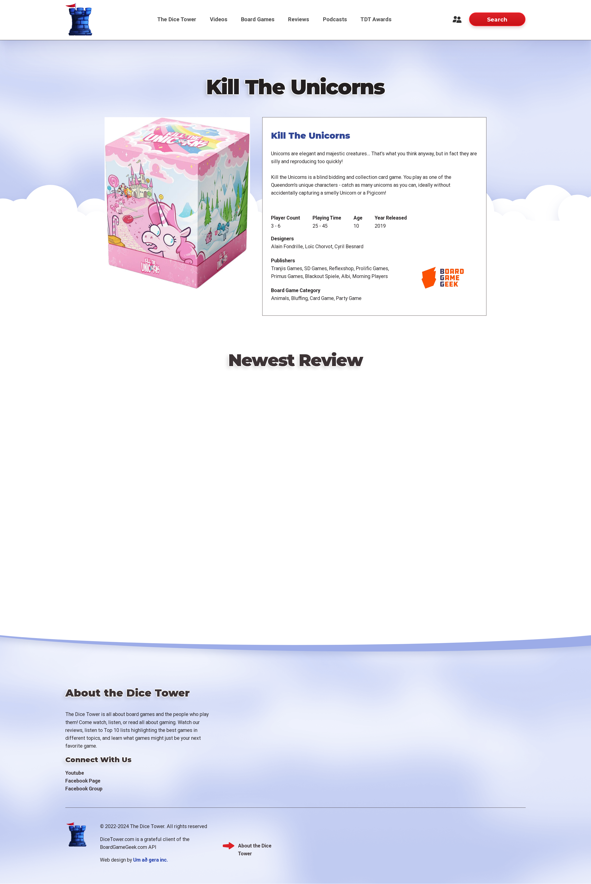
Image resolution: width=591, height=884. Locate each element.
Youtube (74, 773)
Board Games (257, 19)
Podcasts (335, 19)
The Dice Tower (176, 19)
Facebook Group (84, 789)
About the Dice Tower (254, 846)
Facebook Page (82, 781)
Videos (218, 19)
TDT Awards (376, 19)
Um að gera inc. (150, 860)
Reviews (298, 19)
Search (497, 19)
